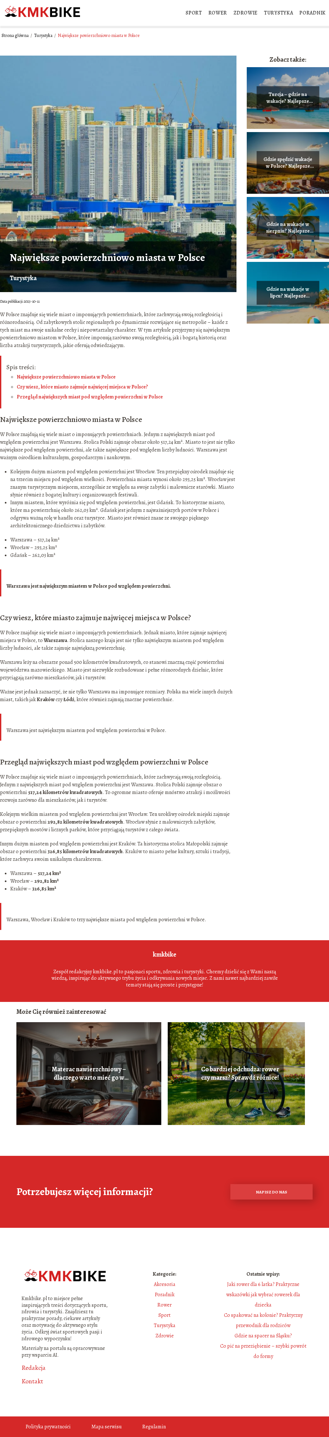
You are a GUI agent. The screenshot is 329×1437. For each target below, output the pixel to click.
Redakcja (34, 1368)
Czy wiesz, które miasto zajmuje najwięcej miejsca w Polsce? (82, 386)
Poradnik (312, 12)
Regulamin (154, 1426)
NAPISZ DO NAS (271, 1192)
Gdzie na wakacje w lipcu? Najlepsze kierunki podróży (287, 292)
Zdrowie (246, 12)
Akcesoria (164, 1284)
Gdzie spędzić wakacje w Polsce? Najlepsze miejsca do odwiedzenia (287, 163)
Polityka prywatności (48, 1426)
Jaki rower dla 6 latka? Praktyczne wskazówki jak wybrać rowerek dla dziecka (263, 1294)
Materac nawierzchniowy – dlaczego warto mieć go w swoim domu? (89, 1073)
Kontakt (32, 1381)
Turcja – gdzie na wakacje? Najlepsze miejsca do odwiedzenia (287, 98)
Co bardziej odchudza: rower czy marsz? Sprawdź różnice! (240, 1073)
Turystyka (278, 12)
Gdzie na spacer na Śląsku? (263, 1335)
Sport (194, 12)
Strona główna (16, 35)
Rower (218, 12)
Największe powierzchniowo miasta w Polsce (66, 376)
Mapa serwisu (106, 1426)
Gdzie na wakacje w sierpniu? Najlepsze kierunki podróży (288, 228)
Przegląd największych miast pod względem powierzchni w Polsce (90, 396)
